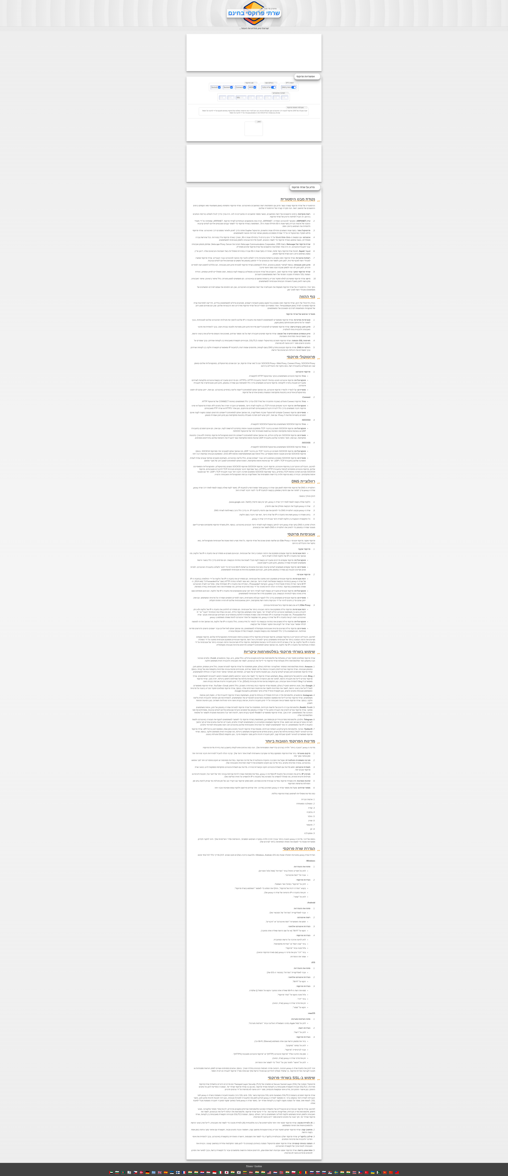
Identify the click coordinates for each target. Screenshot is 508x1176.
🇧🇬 (117, 1172)
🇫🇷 (184, 1172)
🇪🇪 (172, 1172)
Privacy (249, 1166)
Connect (239, 87)
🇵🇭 (360, 1172)
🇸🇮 (324, 1172)
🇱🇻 (251, 1172)
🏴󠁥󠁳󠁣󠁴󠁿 (129, 1172)
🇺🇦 (373, 1172)
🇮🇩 (214, 1172)
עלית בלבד (266, 87)
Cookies (258, 1166)
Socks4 (227, 87)
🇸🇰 (318, 1172)
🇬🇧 (160, 1172)
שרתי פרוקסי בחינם (254, 13)
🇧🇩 (123, 1172)
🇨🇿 (135, 1172)
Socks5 (214, 87)
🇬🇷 (154, 1172)
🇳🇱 (275, 1172)
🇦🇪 (111, 1172)
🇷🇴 (306, 1172)
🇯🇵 (227, 1172)
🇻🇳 (385, 1172)
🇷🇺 (312, 1172)
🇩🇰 (141, 1172)
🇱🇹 (245, 1172)
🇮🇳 (190, 1172)
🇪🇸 (166, 1172)
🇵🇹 (300, 1172)
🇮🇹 (221, 1172)
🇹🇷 (367, 1172)
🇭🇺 (208, 1172)
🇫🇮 (178, 1172)
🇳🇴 (281, 1172)
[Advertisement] (254, 52)
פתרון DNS (286, 87)
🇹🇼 (397, 1172)
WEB (251, 87)
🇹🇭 (354, 1172)
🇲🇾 (269, 1172)
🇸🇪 (336, 1172)
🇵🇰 (379, 1172)
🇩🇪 (147, 1172)
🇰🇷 (239, 1172)
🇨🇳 (391, 1172)
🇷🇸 (330, 1172)
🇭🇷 (202, 1172)
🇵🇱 (294, 1172)
